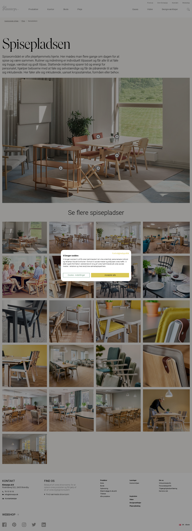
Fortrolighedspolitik (120, 253)
